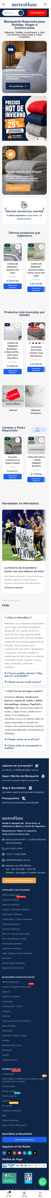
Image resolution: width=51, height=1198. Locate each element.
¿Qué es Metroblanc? (19, 615)
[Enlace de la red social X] (9, 1151)
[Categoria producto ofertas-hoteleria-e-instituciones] (13, 397)
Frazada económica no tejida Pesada (12, 458)
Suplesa (12, 274)
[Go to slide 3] (42, 137)
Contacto (6, 1098)
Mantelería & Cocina (11, 1043)
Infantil (5, 1053)
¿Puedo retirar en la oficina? (23, 737)
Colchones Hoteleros (12, 946)
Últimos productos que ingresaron (24, 232)
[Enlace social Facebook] (4, 1151)
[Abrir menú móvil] (3, 4)
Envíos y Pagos (9, 1089)
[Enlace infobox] (20, 763)
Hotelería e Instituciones (16, 887)
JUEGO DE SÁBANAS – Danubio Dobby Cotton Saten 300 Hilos (36, 267)
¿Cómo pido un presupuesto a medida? (22, 744)
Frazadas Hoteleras (11, 922)
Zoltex (12, 464)
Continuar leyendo (13, 585)
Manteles (6, 956)
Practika (12, 359)
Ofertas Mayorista (10, 892)
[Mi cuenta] (45, 4)
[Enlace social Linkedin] (25, 1151)
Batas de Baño (9, 1023)
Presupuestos (8, 1084)
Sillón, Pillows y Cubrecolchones (17, 951)
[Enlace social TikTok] (35, 1151)
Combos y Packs (9, 1057)
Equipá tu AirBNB (14, 897)
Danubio (36, 277)
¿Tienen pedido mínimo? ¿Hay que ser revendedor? (23, 672)
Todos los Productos (11, 1108)
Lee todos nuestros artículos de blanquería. (23, 790)
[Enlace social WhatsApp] (30, 1151)
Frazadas (6, 1009)
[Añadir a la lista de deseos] (17, 244)
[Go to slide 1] (37, 137)
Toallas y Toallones (11, 994)
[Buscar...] (20, 12)
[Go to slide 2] (40, 137)
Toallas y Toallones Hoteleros (16, 907)
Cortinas (6, 1013)
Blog (4, 1113)
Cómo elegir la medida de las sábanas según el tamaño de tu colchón (24, 1077)
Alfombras (7, 1048)
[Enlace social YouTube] (19, 1151)
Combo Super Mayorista (13, 960)
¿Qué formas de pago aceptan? (25, 689)
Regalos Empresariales (13, 965)
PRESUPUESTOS (37, 12)
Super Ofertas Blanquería (14, 1123)
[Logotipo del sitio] (24, 4)
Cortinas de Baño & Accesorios (16, 1018)
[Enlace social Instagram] (14, 1151)
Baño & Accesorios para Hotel (16, 931)
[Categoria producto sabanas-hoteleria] (36, 398)
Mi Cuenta (10, 1103)
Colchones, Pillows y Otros (14, 1033)
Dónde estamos (11, 1093)
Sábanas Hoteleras (11, 902)
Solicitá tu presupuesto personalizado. (20, 800)
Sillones (5, 1038)
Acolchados (7, 999)
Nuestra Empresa (10, 1118)
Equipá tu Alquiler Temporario (18, 984)
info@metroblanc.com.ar (26, 767)
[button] (3, 118)
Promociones (11, 1071)
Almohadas (7, 1028)
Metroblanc (36, 357)
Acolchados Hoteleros (12, 912)
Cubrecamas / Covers (12, 1004)
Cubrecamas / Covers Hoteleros (17, 917)
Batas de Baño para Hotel (14, 936)
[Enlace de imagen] (12, 815)
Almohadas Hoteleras (12, 941)
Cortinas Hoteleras (11, 926)
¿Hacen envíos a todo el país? (24, 680)
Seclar (36, 467)
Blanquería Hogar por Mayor (18, 975)
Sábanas (6, 989)
